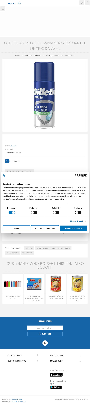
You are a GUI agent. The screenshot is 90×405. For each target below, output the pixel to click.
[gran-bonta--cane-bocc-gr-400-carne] (56, 284)
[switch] (34, 212)
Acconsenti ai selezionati (45, 228)
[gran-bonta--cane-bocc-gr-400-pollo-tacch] (77, 284)
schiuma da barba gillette (61, 248)
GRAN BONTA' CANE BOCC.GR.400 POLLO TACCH (77, 298)
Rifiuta (16, 228)
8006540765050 (13, 253)
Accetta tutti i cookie (73, 228)
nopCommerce (16, 399)
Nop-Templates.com (19, 401)
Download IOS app (58, 370)
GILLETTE (13, 146)
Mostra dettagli (76, 221)
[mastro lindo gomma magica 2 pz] (34, 284)
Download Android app (58, 382)
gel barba (29, 248)
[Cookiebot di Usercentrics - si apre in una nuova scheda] (77, 175)
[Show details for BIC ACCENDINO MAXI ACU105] (13, 284)
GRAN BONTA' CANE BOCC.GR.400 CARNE (56, 297)
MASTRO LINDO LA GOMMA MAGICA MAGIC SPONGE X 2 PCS (34, 298)
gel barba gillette (42, 248)
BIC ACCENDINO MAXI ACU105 (13, 297)
